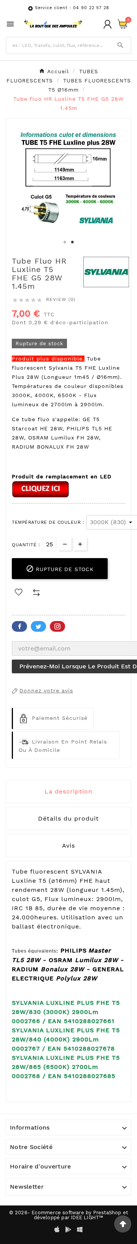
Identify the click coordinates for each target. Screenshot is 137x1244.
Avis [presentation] (68, 845)
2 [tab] (72, 242)
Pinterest (57, 626)
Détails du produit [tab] (68, 818)
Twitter (38, 626)
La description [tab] (68, 791)
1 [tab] (64, 242)
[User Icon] (107, 24)
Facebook (19, 626)
